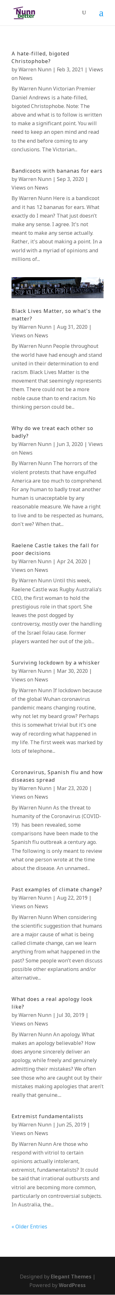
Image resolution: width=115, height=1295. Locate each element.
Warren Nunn (35, 70)
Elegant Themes (71, 1277)
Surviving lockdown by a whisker (56, 663)
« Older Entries (29, 1227)
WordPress (72, 1285)
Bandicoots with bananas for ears (57, 171)
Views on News (30, 188)
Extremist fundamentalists (47, 1116)
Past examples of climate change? (57, 890)
